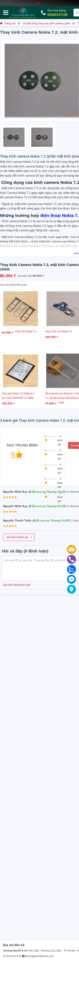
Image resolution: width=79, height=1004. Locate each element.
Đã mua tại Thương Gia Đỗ (48, 491)
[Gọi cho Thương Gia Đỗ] (71, 559)
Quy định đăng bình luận (16, 585)
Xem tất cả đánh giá (18, 537)
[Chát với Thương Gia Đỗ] (71, 579)
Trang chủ (10, 23)
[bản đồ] (71, 589)
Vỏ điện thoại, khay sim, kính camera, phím (46, 23)
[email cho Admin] (71, 549)
